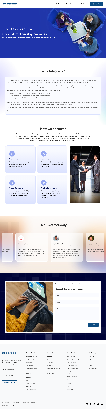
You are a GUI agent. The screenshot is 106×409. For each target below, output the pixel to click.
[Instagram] (90, 404)
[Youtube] (102, 404)
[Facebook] (94, 404)
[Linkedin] (87, 404)
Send (93, 324)
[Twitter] (98, 404)
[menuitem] (58, 3)
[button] (31, 356)
